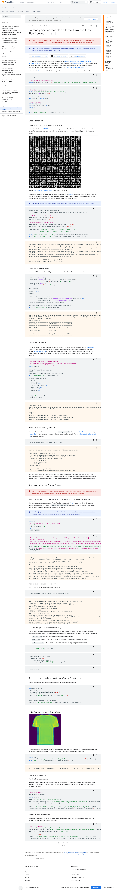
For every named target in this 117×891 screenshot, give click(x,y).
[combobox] (79, 2)
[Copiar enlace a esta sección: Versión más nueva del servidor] (50, 779)
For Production (8, 7)
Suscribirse (96, 887)
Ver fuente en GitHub (60, 56)
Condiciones (28, 887)
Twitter (27, 877)
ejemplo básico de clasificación (74, 67)
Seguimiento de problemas (78, 869)
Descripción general (8, 11)
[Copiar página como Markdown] (51, 33)
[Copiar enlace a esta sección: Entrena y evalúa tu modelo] (52, 268)
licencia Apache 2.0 (39, 854)
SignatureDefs (33, 434)
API (40, 2)
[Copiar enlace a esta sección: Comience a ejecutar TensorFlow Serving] (62, 628)
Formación (30, 2)
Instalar (22, 2)
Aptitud (72, 503)
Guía (27, 11)
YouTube (27, 880)
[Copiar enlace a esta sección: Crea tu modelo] (45, 121)
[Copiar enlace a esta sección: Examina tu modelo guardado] (58, 428)
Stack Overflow (75, 874)
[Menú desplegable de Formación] (35, 2)
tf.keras (40, 71)
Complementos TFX (37, 11)
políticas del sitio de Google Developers (76, 854)
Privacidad (36, 887)
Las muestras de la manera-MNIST (44, 190)
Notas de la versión (76, 872)
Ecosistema (50, 2)
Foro (26, 872)
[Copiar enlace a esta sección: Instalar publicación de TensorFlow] (57, 584)
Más (60, 2)
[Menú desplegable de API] (43, 2)
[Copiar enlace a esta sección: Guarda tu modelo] (47, 343)
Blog (26, 869)
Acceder (112, 2)
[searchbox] (11, 16)
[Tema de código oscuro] (93, 74)
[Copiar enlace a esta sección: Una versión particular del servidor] (52, 815)
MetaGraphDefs (80, 432)
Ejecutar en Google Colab (39, 56)
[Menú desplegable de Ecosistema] (56, 2)
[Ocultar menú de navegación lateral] (20, 888)
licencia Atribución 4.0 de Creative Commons (75, 852)
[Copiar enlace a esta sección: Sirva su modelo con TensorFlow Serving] (68, 485)
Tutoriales (20, 11)
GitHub (105, 2)
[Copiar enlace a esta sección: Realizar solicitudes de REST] (52, 776)
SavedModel (90, 347)
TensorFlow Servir (77, 63)
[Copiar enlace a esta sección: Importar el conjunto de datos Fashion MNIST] (65, 125)
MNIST (71, 194)
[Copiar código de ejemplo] (96, 74)
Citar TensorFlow (75, 880)
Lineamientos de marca (77, 877)
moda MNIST (44, 129)
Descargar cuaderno (79, 56)
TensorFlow (31, 26)
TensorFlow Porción (40, 351)
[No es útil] (96, 26)
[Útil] (94, 26)
